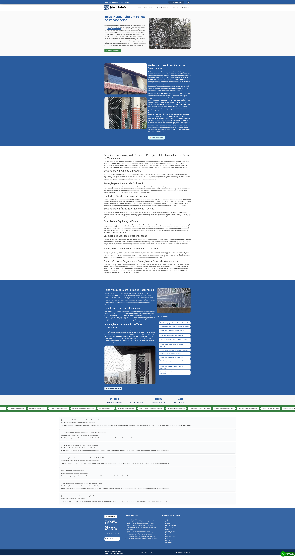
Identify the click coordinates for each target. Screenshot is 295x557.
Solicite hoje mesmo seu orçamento (141, 408)
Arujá (166, 520)
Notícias (175, 7)
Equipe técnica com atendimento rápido (189, 408)
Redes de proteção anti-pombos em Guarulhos (140, 525)
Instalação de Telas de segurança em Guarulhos (141, 520)
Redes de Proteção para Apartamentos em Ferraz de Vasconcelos (173, 340)
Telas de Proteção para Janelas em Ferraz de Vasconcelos (171, 367)
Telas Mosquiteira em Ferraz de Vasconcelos (171, 335)
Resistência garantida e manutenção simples (48, 408)
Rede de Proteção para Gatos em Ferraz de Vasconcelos (174, 323)
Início (139, 7)
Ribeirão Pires (169, 540)
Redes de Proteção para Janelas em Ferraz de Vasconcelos (172, 372)
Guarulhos (168, 529)
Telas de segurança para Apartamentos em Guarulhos (142, 538)
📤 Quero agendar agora (113, 388)
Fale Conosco (185, 7)
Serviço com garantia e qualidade (91, 408)
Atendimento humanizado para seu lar (213, 408)
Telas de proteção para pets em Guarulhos (139, 534)
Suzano (167, 544)
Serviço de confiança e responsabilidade (280, 408)
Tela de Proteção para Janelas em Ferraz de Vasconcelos (174, 326)
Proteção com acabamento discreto (24, 408)
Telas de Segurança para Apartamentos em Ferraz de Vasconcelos (173, 361)
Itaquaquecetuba (170, 531)
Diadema (167, 523)
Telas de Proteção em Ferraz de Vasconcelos (171, 357)
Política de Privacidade (112, 539)
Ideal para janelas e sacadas (71, 408)
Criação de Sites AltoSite (146, 552)
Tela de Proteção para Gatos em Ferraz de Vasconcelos (174, 350)
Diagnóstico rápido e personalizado (257, 408)
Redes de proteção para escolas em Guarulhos (140, 523)
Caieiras (167, 522)
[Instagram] (188, 2)
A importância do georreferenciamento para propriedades (144, 522)
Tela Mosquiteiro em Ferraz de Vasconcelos (171, 353)
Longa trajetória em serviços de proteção (165, 408)
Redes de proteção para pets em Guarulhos (139, 531)
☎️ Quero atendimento (156, 137)
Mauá (166, 534)
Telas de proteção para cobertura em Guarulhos (141, 536)
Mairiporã (168, 533)
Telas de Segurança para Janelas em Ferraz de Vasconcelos (172, 331)
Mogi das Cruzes (170, 536)
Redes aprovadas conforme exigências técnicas (116, 408)
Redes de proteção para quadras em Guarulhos (140, 533)
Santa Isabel (168, 542)
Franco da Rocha (170, 527)
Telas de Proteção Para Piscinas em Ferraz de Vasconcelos (171, 345)
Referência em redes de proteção (235, 408)
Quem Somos (148, 7)
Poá (166, 538)
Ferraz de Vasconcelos (113, 29)
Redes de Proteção (162, 7)
